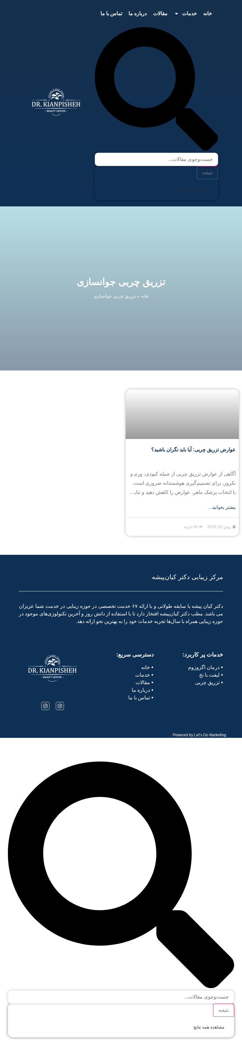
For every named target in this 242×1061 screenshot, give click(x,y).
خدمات (189, 13)
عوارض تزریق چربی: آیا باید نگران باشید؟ (193, 449)
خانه (207, 13)
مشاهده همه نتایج (192, 189)
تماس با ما (111, 13)
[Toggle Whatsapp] (23, 1044)
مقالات (160, 13)
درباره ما (138, 13)
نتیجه (207, 172)
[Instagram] (60, 706)
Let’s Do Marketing (210, 735)
